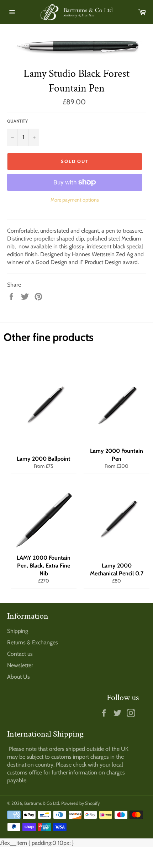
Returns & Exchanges (32, 642)
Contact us (20, 653)
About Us (18, 676)
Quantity (17, 121)
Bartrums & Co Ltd (41, 803)
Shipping (17, 631)
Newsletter (20, 665)
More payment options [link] (75, 200)
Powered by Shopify (80, 803)
